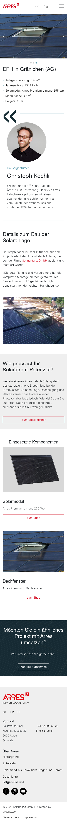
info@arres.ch (44, 730)
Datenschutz (11, 817)
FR (12, 712)
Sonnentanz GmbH (34, 260)
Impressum (30, 817)
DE (5, 712)
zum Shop (33, 517)
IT (19, 712)
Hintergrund (11, 756)
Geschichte (10, 776)
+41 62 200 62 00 (47, 726)
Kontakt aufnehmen (34, 667)
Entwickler (10, 763)
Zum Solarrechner (34, 419)
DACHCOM (9, 811)
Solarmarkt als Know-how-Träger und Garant (33, 770)
